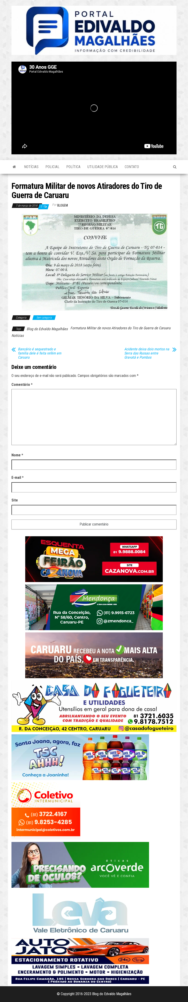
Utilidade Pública (102, 167)
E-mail (17, 477)
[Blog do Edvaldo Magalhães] (14, 167)
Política (73, 167)
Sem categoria (44, 317)
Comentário (22, 384)
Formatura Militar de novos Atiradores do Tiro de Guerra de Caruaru (120, 328)
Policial (52, 167)
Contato (132, 167)
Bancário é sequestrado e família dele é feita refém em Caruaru (39, 353)
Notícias (31, 167)
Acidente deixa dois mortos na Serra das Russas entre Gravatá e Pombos (146, 353)
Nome (17, 455)
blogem (62, 205)
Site (14, 500)
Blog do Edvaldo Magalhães (47, 329)
